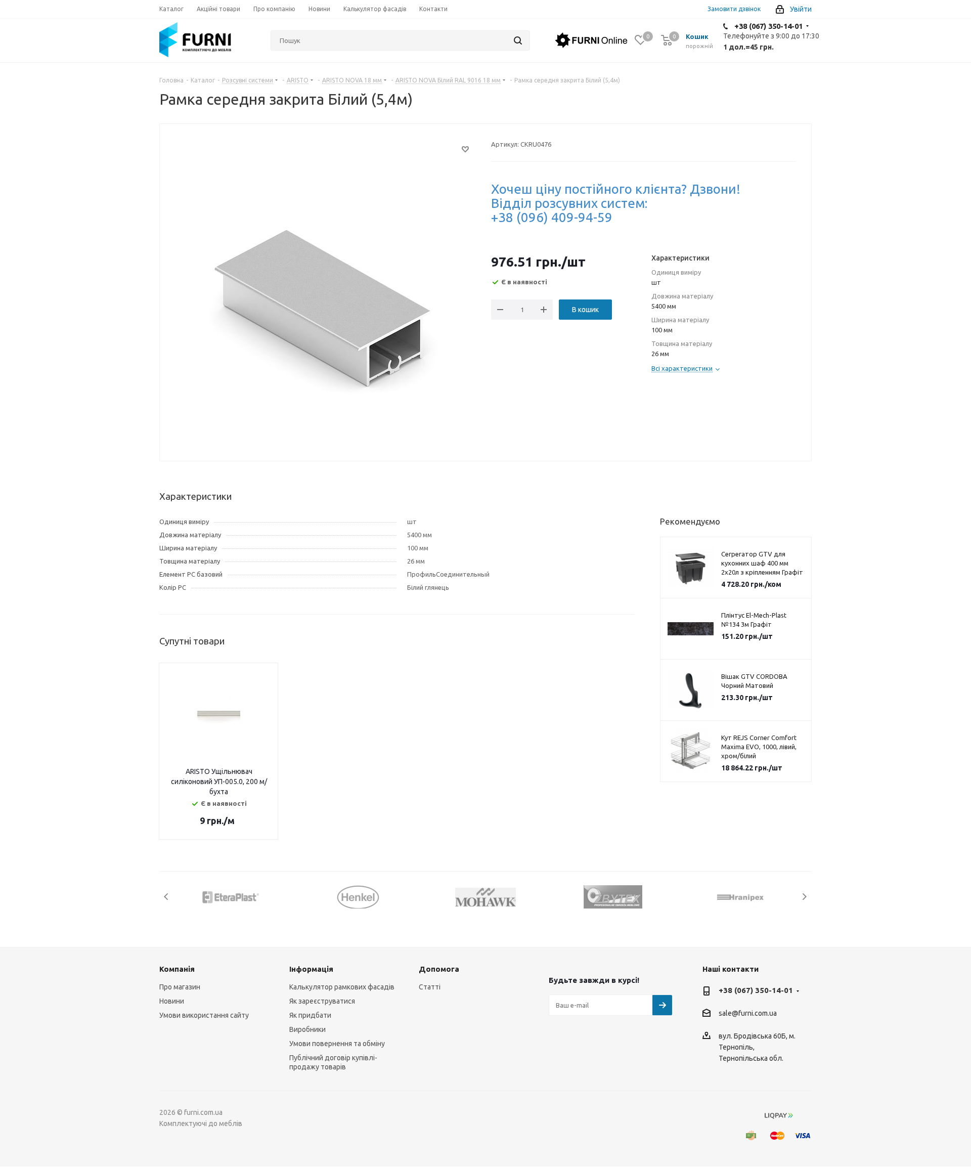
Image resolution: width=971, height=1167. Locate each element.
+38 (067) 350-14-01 (768, 26)
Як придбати (310, 1015)
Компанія (177, 969)
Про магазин (179, 987)
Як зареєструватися (322, 1001)
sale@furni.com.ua (748, 1014)
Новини (171, 1001)
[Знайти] (518, 40)
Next (804, 896)
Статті (429, 987)
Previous (166, 896)
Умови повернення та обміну (337, 1044)
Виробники (307, 1029)
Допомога (439, 969)
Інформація (311, 969)
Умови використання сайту (204, 1015)
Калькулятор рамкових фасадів (341, 987)
